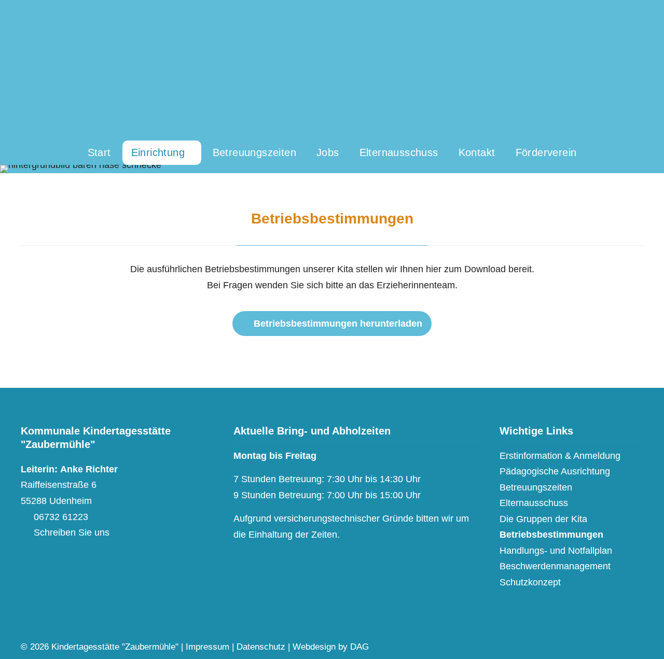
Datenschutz (261, 647)
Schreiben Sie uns (71, 532)
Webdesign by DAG (331, 647)
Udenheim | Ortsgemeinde (332, 70)
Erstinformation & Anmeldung (560, 455)
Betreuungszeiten (536, 487)
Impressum (207, 647)
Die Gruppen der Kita (543, 518)
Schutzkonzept (530, 582)
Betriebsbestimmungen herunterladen (338, 323)
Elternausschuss (534, 502)
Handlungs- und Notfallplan (556, 550)
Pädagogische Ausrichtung (555, 471)
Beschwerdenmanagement (555, 565)
